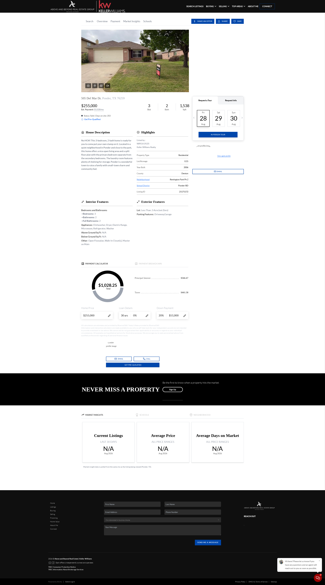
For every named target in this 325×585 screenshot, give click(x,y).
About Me (253, 6)
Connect (267, 6)
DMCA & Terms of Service (258, 582)
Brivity (59, 582)
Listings (53, 507)
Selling (52, 514)
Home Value (54, 522)
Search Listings (195, 6)
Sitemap (274, 582)
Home (52, 503)
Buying (52, 511)
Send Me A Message (207, 542)
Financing (54, 518)
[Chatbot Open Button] (318, 578)
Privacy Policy (240, 582)
